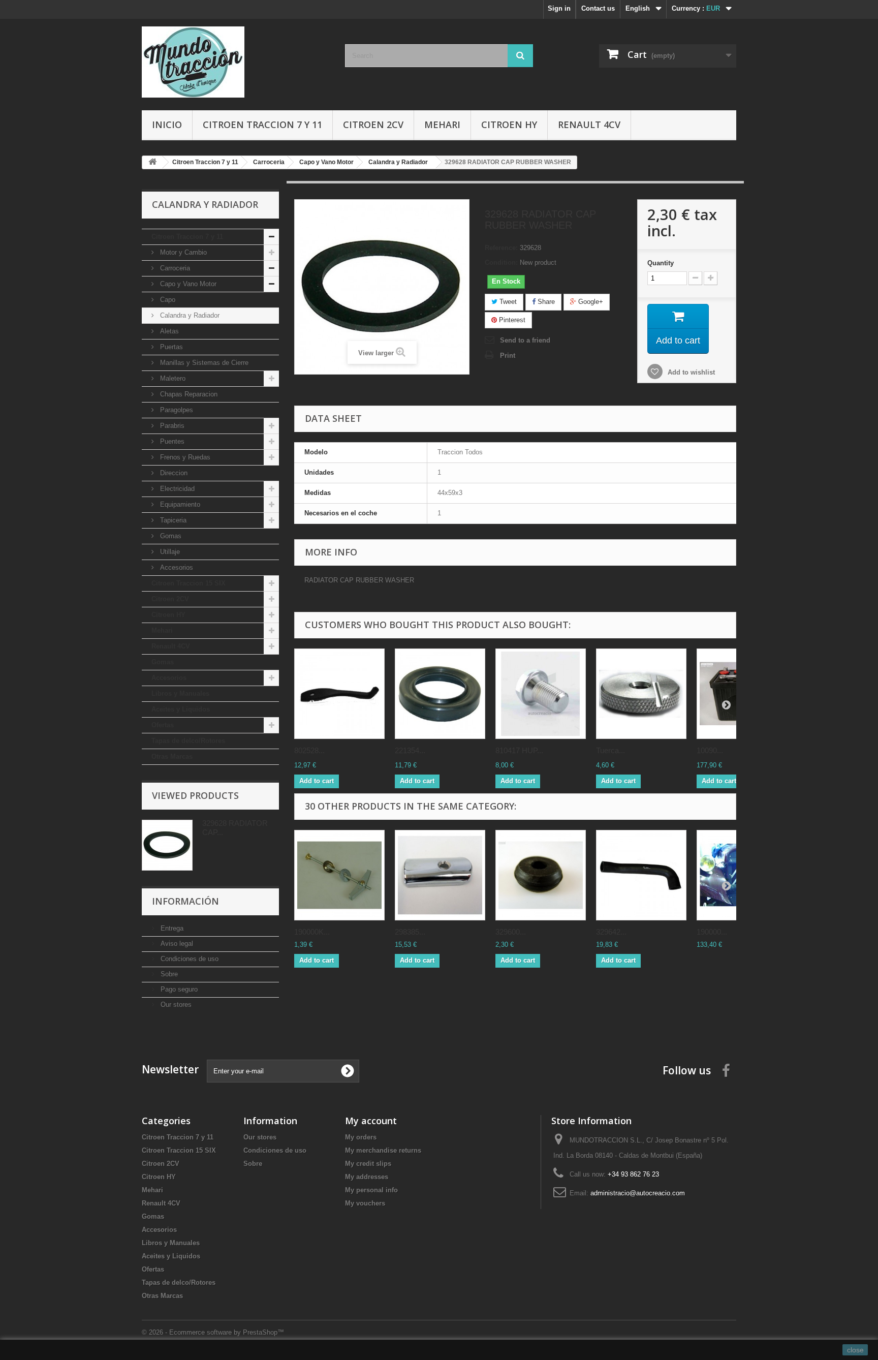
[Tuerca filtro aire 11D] (641, 693)
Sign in (559, 8)
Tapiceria (172, 520)
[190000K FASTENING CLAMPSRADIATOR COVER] (339, 875)
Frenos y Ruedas (184, 457)
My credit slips (368, 1163)
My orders (361, 1137)
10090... (710, 750)
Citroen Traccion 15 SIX (188, 583)
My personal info (371, 1190)
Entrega (171, 928)
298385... (410, 932)
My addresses (366, 1177)
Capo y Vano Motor (187, 284)
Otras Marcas (172, 756)
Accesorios (175, 567)
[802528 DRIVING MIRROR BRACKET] (339, 693)
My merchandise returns (383, 1150)
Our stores (175, 1004)
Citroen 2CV (373, 124)
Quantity (660, 263)
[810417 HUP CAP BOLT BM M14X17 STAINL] (540, 693)
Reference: (501, 248)
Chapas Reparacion (187, 394)
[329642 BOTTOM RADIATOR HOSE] (641, 875)
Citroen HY (509, 124)
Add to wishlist (690, 372)
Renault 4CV (589, 124)
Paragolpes (175, 410)
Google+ (589, 301)
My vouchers (365, 1203)
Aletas (168, 331)
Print (507, 355)
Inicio (167, 124)
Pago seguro (178, 989)
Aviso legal (176, 943)
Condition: (501, 262)
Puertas (170, 347)
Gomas (169, 536)
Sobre (168, 974)
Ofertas (162, 725)
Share (545, 301)
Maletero (171, 378)
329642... (611, 932)
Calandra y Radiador (189, 315)
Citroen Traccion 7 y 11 (262, 124)
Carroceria (174, 268)
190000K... (312, 932)
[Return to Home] (152, 162)
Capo (166, 299)
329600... (510, 932)
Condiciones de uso (188, 959)
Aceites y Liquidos (180, 709)
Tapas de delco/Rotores (188, 741)
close (855, 1350)
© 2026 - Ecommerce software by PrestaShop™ (213, 1332)
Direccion (172, 473)
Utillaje (169, 551)
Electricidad (176, 488)
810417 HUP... (519, 750)
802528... (309, 750)
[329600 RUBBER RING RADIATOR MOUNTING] (540, 875)
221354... (410, 750)
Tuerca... (610, 750)
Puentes (171, 441)
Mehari (442, 124)
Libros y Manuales (180, 693)
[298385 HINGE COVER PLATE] (440, 875)
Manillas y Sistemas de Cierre (203, 362)
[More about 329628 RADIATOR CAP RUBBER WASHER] (167, 845)
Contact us (598, 8)
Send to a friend (525, 340)
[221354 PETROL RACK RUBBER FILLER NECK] (440, 693)
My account (371, 1121)
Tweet (507, 301)
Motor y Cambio (182, 252)
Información (185, 901)
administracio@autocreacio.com (637, 1193)
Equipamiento (179, 504)
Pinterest (511, 320)
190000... (712, 932)
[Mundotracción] (236, 62)
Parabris (171, 425)
